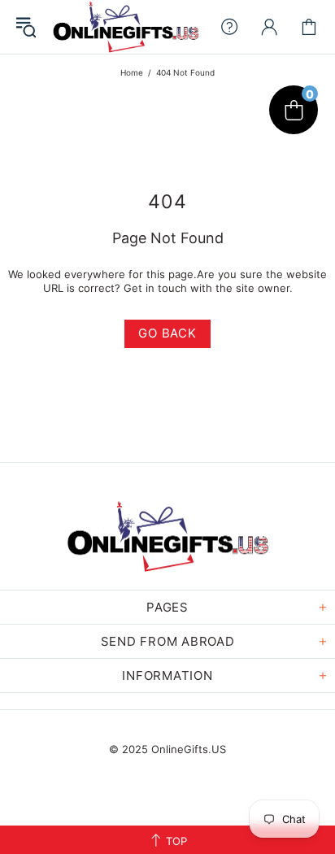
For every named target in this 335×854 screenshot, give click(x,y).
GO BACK (167, 333)
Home (131, 72)
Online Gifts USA (125, 27)
